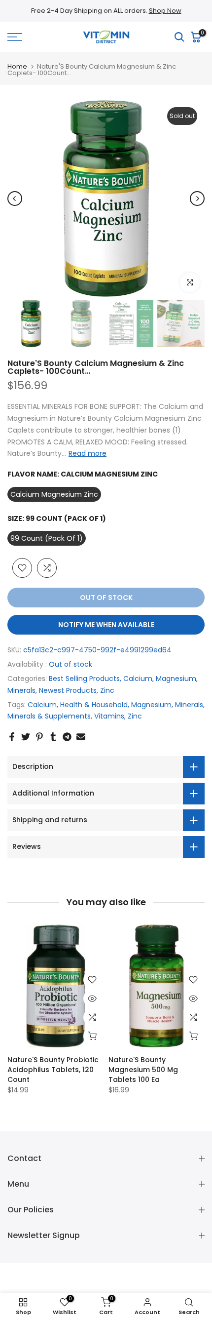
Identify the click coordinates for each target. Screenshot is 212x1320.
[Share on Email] (80, 736)
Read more (87, 453)
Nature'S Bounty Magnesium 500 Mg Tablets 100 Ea (143, 1069)
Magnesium (176, 678)
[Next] (197, 198)
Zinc (107, 690)
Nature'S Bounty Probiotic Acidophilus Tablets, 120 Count (53, 1069)
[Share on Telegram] (67, 736)
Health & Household (94, 705)
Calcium (137, 678)
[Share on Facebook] (11, 736)
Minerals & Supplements (49, 716)
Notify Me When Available (106, 625)
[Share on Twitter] (25, 736)
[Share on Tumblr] (53, 736)
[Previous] (14, 198)
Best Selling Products (84, 678)
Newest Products (68, 690)
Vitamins (109, 716)
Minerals (21, 690)
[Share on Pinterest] (39, 736)
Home (17, 66)
